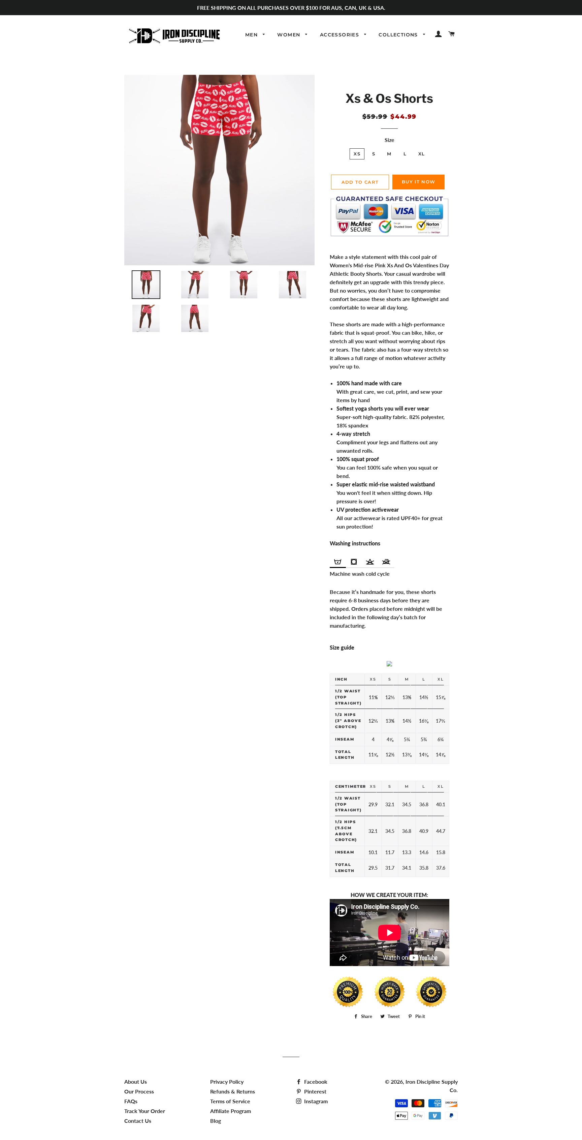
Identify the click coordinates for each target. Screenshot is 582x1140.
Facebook (315, 1081)
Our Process (139, 1091)
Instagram (315, 1101)
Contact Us (137, 1120)
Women (289, 35)
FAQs (130, 1101)
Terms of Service (230, 1101)
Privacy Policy (227, 1081)
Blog (215, 1120)
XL (421, 153)
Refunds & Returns (232, 1091)
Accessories (340, 35)
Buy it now (418, 181)
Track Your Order (144, 1111)
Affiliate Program (230, 1111)
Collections (399, 35)
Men (252, 35)
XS (357, 153)
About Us (135, 1081)
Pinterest (314, 1091)
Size (389, 140)
